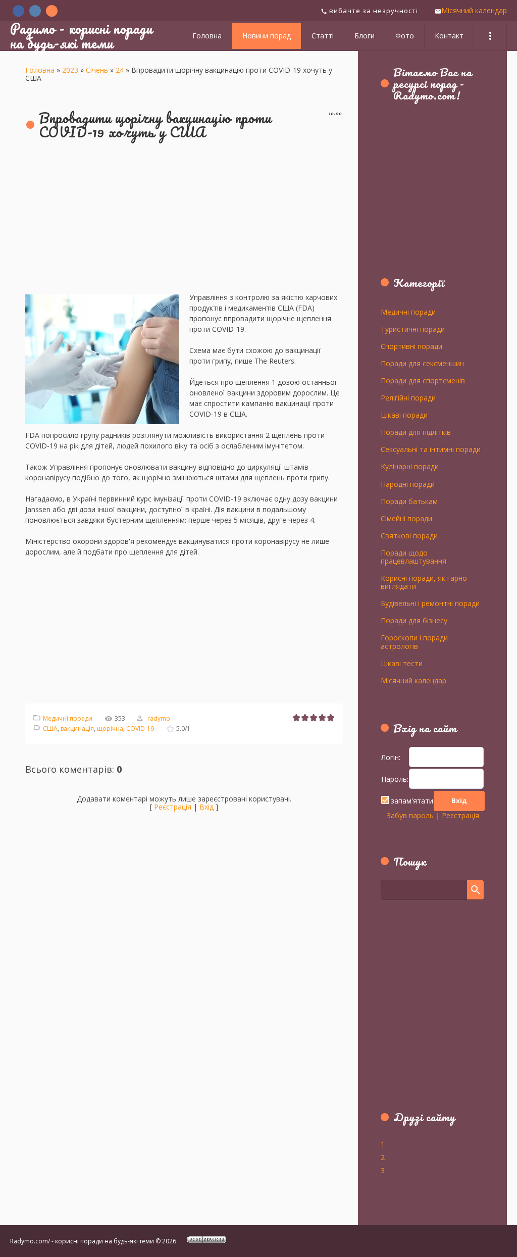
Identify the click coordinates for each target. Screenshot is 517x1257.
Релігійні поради (408, 397)
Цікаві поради (404, 414)
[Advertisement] (184, 221)
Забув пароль (410, 815)
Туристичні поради (413, 328)
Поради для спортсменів (423, 380)
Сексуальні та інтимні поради (431, 449)
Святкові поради (409, 535)
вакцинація (77, 728)
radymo (158, 718)
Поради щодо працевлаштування (413, 556)
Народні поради (408, 483)
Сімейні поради (406, 518)
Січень (97, 70)
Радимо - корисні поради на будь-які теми (81, 35)
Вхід (206, 807)
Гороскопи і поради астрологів (414, 641)
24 (120, 70)
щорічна (110, 728)
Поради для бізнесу (414, 620)
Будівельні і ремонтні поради (430, 603)
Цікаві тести (402, 663)
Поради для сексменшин (422, 363)
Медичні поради (67, 718)
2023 (70, 70)
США (50, 728)
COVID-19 (140, 728)
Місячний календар (474, 10)
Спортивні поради (411, 345)
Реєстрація (172, 807)
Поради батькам (409, 501)
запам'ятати (412, 801)
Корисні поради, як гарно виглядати (424, 581)
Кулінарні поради (410, 466)
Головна (40, 70)
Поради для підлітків (416, 431)
